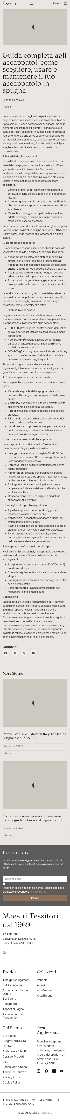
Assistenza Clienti (14, 1051)
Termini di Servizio (14, 1072)
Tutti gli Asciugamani (16, 980)
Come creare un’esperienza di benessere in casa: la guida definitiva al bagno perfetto (33, 818)
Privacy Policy (38, 891)
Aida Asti (42, 985)
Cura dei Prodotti (14, 1056)
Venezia (42, 980)
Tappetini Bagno (13, 1009)
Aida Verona (45, 990)
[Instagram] (38, 1071)
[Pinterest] (24, 653)
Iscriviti (35, 898)
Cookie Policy (12, 1082)
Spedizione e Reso (15, 1067)
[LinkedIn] (54, 1071)
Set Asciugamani (13, 985)
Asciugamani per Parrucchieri (13, 1015)
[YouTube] (61, 1071)
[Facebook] (6, 653)
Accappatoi (10, 1003)
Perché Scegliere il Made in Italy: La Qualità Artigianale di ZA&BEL (34, 736)
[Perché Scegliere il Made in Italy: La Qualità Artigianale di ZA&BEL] (35, 703)
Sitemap (47, 1112)
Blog (5, 1061)
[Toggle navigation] (31, 3)
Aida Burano (45, 995)
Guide (7, 106)
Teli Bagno (9, 998)
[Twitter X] (15, 653)
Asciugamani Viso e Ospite (15, 992)
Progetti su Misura (14, 1041)
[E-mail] (33, 653)
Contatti (8, 1046)
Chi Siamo (9, 1035)
